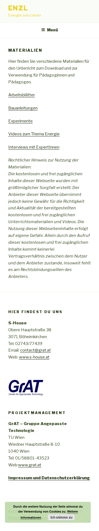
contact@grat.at (35, 350)
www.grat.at (29, 464)
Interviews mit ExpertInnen (33, 147)
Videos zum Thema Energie (34, 134)
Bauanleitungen (23, 108)
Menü (52, 30)
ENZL (18, 8)
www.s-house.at (34, 357)
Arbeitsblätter (21, 94)
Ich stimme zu (61, 517)
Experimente (20, 121)
